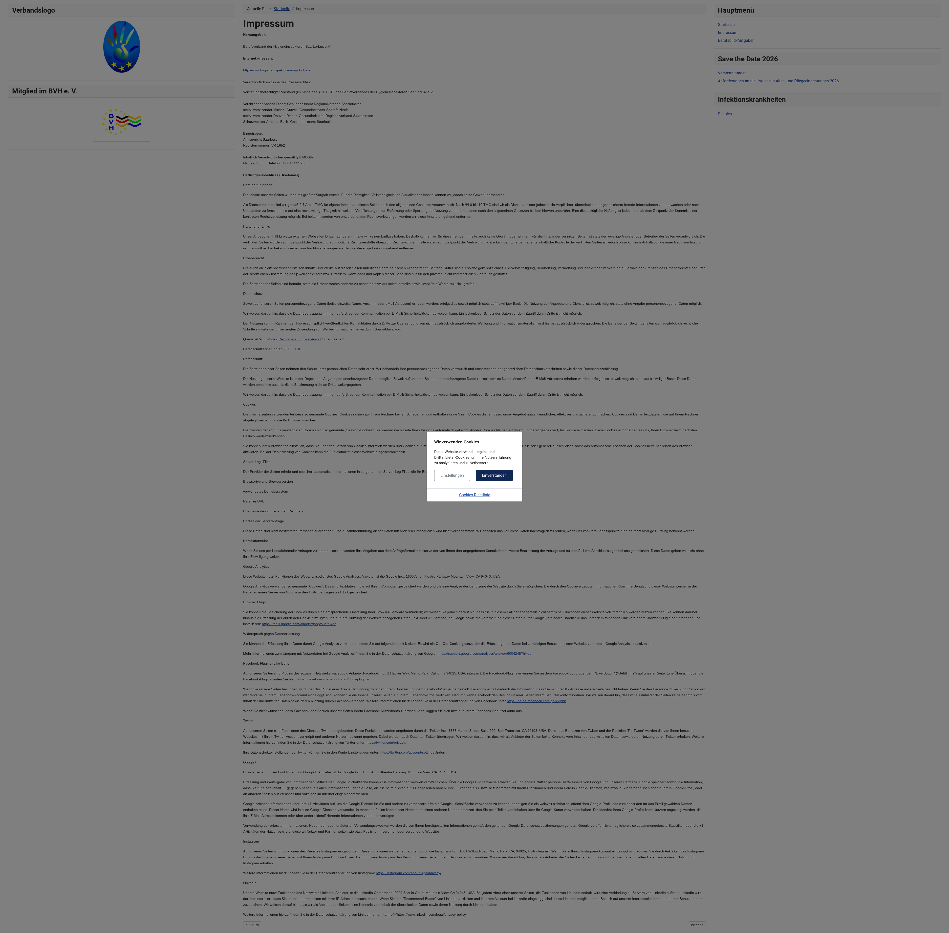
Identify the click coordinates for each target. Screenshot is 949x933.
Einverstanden (494, 475)
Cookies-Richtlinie (474, 495)
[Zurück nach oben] (940, 924)
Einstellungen (452, 475)
